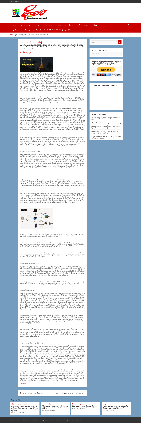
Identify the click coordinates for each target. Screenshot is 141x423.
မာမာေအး (17, 404)
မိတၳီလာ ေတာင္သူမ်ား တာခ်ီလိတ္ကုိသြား (32, 393)
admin (112, 410)
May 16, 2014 (14, 412)
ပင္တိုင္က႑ (95, 25)
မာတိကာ (14, 25)
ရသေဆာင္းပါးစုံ (23, 404)
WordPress (78, 420)
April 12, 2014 (75, 408)
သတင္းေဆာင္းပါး (25, 42)
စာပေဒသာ (49, 25)
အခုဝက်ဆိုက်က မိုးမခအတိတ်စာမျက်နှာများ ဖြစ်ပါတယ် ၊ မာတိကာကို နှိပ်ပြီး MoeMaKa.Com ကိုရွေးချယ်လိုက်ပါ (41, 30)
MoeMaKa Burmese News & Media (29, 420)
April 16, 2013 (106, 410)
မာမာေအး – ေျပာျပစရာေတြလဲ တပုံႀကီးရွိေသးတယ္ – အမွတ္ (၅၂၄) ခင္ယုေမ (24, 408)
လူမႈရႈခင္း (38, 25)
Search (119, 42)
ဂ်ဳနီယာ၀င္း (74, 404)
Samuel (93, 117)
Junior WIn (45, 404)
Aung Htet (32, 48)
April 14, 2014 (45, 410)
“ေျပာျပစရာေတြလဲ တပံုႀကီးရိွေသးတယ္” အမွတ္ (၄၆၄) (115, 407)
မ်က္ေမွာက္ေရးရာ (25, 25)
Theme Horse (58, 420)
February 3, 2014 (24, 48)
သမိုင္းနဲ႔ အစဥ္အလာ (83, 25)
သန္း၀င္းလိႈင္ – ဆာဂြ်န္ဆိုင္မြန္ (112, 123)
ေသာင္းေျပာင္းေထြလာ (65, 25)
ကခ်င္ (24, 383)
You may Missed (17, 400)
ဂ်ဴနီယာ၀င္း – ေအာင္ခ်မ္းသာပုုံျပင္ (84, 406)
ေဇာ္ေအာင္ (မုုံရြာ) (37, 42)
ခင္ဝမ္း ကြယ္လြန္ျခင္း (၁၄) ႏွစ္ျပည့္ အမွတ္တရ (69, 393)
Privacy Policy (43, 420)
